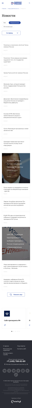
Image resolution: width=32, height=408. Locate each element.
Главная (4, 8)
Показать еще (17, 294)
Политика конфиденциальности (16, 389)
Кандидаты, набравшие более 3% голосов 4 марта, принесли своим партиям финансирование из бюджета (15, 281)
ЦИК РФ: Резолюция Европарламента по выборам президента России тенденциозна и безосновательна (15, 241)
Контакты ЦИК (21, 349)
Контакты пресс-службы (8, 353)
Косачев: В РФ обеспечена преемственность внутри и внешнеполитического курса (12, 115)
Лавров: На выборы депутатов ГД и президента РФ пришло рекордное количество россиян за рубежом (14, 203)
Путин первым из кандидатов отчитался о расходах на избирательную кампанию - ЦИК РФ (16, 189)
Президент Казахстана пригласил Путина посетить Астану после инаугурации (14, 143)
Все (5, 22)
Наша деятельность (13, 8)
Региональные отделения (7, 349)
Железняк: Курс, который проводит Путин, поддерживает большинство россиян (15, 86)
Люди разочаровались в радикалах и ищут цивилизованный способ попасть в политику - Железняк (15, 266)
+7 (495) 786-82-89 (16, 361)
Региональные (8, 26)
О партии (6, 346)
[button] (11, 331)
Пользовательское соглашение (16, 387)
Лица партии (21, 346)
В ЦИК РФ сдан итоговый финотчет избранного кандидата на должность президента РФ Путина (15, 217)
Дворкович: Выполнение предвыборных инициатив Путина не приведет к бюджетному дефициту (16, 100)
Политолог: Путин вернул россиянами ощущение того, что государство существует (15, 60)
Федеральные (14, 22)
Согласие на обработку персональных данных (16, 393)
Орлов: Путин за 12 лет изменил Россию (16, 73)
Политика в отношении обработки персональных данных (16, 391)
